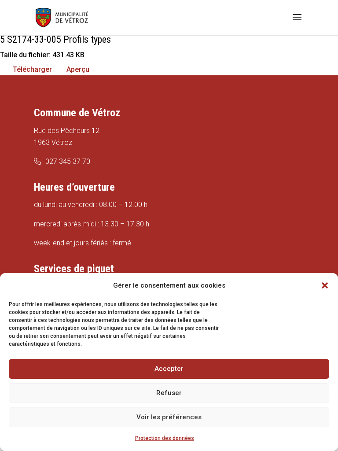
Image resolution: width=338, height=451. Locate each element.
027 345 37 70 (67, 161)
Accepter (169, 369)
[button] (324, 285)
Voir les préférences (169, 417)
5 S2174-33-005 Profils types (55, 39)
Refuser (169, 393)
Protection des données (164, 438)
